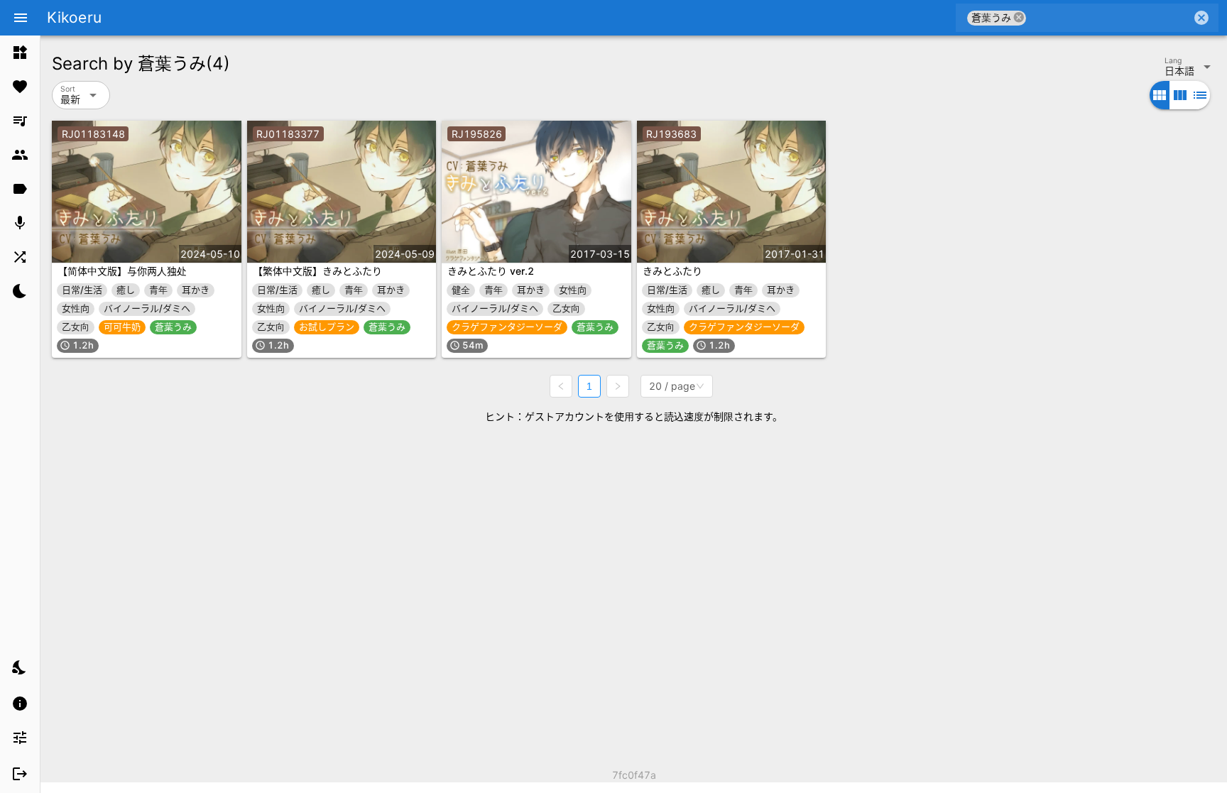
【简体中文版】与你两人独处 (122, 271)
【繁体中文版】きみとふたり (317, 271)
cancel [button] (1019, 17)
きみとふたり (672, 271)
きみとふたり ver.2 (490, 271)
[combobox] (1109, 17)
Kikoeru (74, 17)
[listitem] (20, 52)
